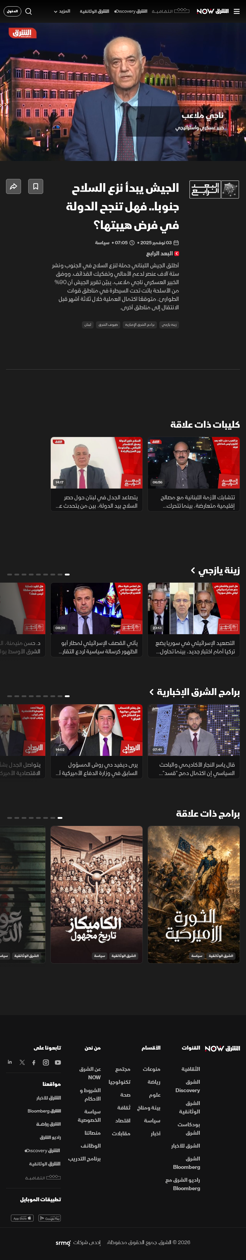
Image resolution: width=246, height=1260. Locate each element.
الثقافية (191, 1069)
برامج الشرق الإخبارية (139, 325)
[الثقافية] (171, 11)
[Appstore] (22, 1218)
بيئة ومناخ (148, 1108)
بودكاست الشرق (189, 1128)
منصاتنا (93, 1133)
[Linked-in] (9, 1062)
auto (218, 151)
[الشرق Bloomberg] (44, 1111)
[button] (10, 151)
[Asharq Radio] (50, 1137)
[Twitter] (21, 1062)
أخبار (155, 1133)
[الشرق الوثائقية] (94, 11)
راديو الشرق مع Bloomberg (182, 1184)
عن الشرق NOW (90, 1073)
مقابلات (121, 1133)
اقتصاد (122, 1120)
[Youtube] (57, 1062)
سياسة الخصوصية (89, 1116)
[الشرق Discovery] (130, 11)
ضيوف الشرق (108, 325)
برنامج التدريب (84, 1159)
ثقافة (123, 1108)
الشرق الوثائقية (221, 956)
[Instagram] (45, 1062)
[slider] (123, 141)
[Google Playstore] (49, 1218)
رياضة (154, 1082)
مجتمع (122, 1069)
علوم (154, 1095)
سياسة (196, 956)
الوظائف (91, 1146)
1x (199, 151)
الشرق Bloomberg (186, 1163)
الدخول (12, 11)
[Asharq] (48, 1098)
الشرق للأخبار (185, 1146)
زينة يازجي (169, 325)
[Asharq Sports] (48, 1124)
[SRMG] (63, 1243)
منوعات (151, 1069)
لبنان (87, 325)
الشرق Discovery (188, 1086)
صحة (125, 1095)
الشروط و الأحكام (90, 1094)
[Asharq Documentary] (44, 1164)
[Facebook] (33, 1062)
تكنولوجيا (119, 1082)
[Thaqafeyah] (43, 1177)
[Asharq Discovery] (42, 1151)
